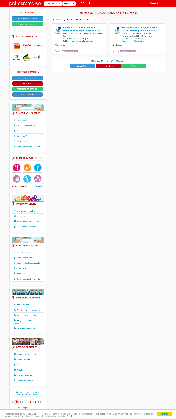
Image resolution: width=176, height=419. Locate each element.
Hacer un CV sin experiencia (28, 131)
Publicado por (68, 41)
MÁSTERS (27, 84)
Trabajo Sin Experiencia (26, 354)
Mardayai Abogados (84, 41)
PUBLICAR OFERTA (28, 19)
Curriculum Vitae (23, 120)
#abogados (67, 38)
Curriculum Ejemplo (24, 136)
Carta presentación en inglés (28, 147)
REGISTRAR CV (29, 24)
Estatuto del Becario (24, 381)
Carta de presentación (25, 125)
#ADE (132, 38)
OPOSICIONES (27, 94)
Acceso (153, 3)
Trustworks (139, 41)
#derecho (77, 38)
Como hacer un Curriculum (27, 268)
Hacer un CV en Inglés (25, 141)
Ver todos (39, 158)
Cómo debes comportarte (27, 315)
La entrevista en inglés (26, 328)
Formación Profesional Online (28, 221)
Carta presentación (24, 258)
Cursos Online (96, 3)
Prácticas (20, 370)
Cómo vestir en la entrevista (28, 310)
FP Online (133, 66)
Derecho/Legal (52, 4)
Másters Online (108, 66)
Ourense (69, 4)
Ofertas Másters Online (26, 216)
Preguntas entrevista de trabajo (25, 321)
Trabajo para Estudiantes (26, 365)
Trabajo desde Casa (24, 359)
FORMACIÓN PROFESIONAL (27, 89)
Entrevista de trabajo (25, 305)
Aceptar (164, 413)
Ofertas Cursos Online (25, 211)
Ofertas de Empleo (24, 375)
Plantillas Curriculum (24, 252)
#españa (85, 38)
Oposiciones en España (26, 227)
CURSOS (27, 78)
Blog (84, 3)
